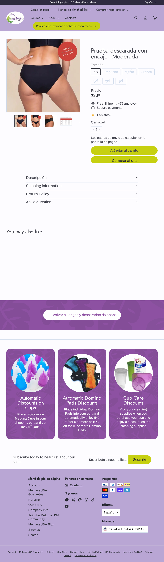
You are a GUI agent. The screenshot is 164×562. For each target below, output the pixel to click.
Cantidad (98, 122)
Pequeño (111, 72)
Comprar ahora (124, 161)
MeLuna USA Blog (41, 524)
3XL (121, 81)
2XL (108, 81)
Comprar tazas (40, 10)
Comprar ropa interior (111, 10)
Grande (146, 72)
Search (33, 535)
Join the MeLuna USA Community (43, 517)
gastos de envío (108, 137)
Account (34, 485)
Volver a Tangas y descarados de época (84, 315)
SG (95, 81)
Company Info (38, 510)
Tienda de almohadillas (73, 10)
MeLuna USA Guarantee (37, 492)
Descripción (36, 178)
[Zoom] (43, 75)
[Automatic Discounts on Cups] (30, 373)
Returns (34, 499)
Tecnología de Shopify (86, 555)
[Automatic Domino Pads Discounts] (82, 373)
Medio (129, 72)
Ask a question (38, 202)
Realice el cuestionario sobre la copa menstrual (66, 26)
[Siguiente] (78, 121)
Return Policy (37, 194)
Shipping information (44, 186)
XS (95, 72)
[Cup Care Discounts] (133, 373)
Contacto (70, 18)
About (53, 18)
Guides (36, 18)
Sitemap (34, 529)
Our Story (35, 504)
